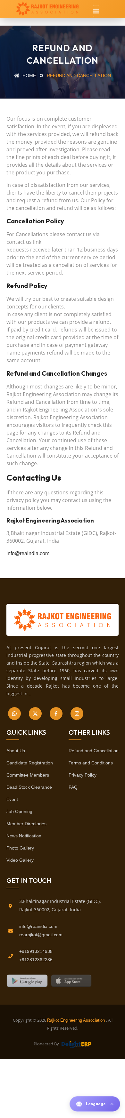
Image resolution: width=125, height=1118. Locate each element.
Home (28, 75)
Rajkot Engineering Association (76, 1020)
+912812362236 (36, 959)
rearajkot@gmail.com (41, 934)
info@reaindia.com (27, 553)
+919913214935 (36, 951)
